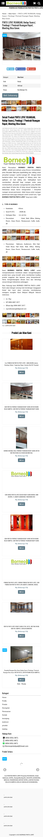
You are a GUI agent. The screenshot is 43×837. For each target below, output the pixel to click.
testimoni (5, 722)
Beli (22, 372)
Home (4, 13)
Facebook (21, 69)
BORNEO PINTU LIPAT (27, 835)
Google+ (32, 69)
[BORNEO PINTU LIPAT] (16, 5)
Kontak (4, 715)
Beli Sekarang (10, 95)
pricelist (4, 725)
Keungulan (6, 708)
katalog (4, 729)
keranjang (5, 718)
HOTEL (9, 136)
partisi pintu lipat (10, 325)
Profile (4, 701)
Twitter (11, 69)
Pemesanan (6, 711)
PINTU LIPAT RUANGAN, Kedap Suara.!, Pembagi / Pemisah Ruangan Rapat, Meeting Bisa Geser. (19, 25)
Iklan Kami (12, 13)
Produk (4, 704)
